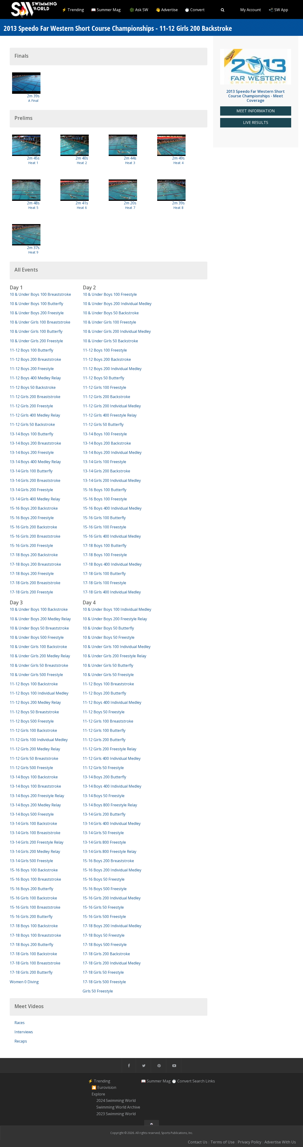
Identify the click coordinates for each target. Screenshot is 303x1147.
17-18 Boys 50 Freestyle (104, 935)
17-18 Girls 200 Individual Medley (112, 963)
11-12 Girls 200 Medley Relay (35, 749)
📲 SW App (278, 9)
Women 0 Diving (24, 981)
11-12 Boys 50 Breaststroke (34, 712)
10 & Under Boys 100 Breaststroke (40, 294)
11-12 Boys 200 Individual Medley (112, 368)
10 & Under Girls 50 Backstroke (110, 340)
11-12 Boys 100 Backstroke (34, 683)
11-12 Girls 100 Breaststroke (108, 721)
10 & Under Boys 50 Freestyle (108, 637)
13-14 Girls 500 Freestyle (31, 860)
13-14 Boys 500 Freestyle (32, 814)
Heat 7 (130, 207)
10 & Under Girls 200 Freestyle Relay (114, 655)
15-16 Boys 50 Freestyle (104, 879)
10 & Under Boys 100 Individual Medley (117, 609)
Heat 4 (178, 162)
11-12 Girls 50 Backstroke (32, 424)
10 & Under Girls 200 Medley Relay (40, 655)
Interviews (23, 1031)
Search (198, 1080)
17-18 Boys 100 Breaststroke (35, 935)
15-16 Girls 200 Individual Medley (112, 898)
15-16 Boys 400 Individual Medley (112, 508)
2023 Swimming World (116, 1113)
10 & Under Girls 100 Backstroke (38, 646)
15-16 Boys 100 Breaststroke (35, 879)
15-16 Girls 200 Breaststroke (35, 536)
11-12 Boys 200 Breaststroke (35, 359)
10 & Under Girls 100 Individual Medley (117, 646)
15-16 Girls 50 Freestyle (103, 907)
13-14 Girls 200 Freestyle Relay (36, 842)
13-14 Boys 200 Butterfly (104, 777)
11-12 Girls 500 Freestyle (31, 767)
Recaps (20, 1041)
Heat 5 (33, 207)
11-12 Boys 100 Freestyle (105, 350)
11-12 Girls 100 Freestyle (104, 387)
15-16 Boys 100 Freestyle (105, 499)
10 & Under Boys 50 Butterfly (108, 628)
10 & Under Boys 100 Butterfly (36, 303)
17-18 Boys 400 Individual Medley (112, 564)
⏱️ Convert (195, 9)
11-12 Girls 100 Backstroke (33, 730)
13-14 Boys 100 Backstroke (34, 777)
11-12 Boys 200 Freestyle (32, 368)
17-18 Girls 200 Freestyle (31, 592)
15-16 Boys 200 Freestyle (32, 517)
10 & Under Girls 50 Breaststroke (39, 665)
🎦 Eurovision (104, 1087)
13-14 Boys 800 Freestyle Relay (110, 805)
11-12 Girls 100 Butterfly (104, 730)
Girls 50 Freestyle (98, 991)
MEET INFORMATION (255, 111)
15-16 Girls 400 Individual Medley (112, 536)
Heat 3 (130, 162)
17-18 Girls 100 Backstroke (33, 953)
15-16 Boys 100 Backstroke (34, 870)
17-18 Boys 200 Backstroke (34, 554)
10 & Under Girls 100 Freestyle (109, 322)
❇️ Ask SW (138, 9)
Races (19, 1022)
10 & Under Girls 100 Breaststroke (40, 322)
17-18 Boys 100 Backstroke (34, 925)
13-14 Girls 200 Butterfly (104, 814)
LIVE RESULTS (255, 122)
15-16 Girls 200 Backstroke (33, 527)
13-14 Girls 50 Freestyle (103, 832)
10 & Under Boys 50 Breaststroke (39, 628)
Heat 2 (82, 162)
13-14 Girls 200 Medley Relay (35, 851)
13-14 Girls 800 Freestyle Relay (109, 851)
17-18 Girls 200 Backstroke (106, 953)
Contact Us (197, 1142)
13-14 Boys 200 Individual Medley (112, 452)
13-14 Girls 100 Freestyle (104, 461)
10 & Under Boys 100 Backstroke (39, 609)
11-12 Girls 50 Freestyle (103, 767)
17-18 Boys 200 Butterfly (31, 944)
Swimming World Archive (118, 1107)
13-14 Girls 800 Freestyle (104, 842)
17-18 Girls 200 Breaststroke (35, 582)
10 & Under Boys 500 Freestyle (37, 637)
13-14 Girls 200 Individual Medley (112, 480)
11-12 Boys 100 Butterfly (31, 350)
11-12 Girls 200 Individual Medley (112, 406)
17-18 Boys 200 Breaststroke (35, 564)
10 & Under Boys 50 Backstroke (111, 312)
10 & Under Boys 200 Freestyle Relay (115, 618)
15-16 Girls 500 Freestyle (104, 916)
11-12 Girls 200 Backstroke (106, 396)
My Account (250, 9)
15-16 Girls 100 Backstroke (33, 898)
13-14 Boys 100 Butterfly (31, 434)
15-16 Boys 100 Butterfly (104, 489)
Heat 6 (82, 207)
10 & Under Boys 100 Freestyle (110, 294)
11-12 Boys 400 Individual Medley (112, 702)
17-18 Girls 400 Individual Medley (112, 592)
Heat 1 (33, 162)
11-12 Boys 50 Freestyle (104, 712)
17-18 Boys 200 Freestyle (32, 573)
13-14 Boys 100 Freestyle (105, 434)
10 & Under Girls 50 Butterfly (108, 665)
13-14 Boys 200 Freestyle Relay (37, 795)
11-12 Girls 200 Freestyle (31, 406)
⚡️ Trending (73, 9)
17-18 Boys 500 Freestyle (105, 944)
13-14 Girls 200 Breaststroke (35, 480)
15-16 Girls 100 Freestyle (104, 527)
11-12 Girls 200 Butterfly (104, 739)
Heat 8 (178, 207)
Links (210, 1080)
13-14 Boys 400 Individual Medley (112, 786)
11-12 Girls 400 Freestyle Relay (110, 415)
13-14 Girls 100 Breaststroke (35, 832)
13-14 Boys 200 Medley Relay (35, 805)
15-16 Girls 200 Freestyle (31, 545)
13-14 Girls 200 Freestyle (31, 489)
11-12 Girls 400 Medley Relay (35, 415)
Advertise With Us (280, 1142)
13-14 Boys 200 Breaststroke (35, 443)
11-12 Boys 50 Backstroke (33, 387)
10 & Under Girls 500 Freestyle (36, 674)
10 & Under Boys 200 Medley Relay (40, 618)
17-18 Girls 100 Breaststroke (35, 963)
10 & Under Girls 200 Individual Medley (117, 331)
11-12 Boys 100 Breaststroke (108, 683)
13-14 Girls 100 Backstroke (33, 823)
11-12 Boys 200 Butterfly (104, 693)
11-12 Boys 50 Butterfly (103, 378)
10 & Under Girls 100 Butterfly (36, 331)
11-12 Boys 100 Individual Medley (39, 693)
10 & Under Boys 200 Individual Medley (117, 303)
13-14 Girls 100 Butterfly (31, 471)
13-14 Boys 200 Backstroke (107, 443)
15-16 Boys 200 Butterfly (31, 888)
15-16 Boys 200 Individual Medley (112, 870)
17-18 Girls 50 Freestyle (103, 972)
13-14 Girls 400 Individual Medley (112, 823)
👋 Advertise (167, 9)
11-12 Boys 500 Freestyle (32, 721)
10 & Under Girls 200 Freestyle (36, 340)
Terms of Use (222, 1142)
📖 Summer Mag (106, 9)
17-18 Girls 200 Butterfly (31, 972)
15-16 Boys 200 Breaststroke (108, 860)
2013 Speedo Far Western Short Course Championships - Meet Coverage (255, 96)
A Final (33, 100)
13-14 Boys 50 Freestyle (104, 795)
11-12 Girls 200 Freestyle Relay (109, 749)
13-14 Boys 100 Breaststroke (35, 786)
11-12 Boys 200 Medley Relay (35, 702)
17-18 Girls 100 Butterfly (104, 573)
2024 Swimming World (116, 1100)
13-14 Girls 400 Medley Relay (35, 499)
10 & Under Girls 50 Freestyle (108, 674)
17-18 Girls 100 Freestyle (104, 582)
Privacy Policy (249, 1142)
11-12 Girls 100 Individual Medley (39, 739)
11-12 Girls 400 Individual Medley (112, 758)
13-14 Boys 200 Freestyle (32, 452)
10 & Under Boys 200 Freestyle (37, 312)
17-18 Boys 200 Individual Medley (112, 925)
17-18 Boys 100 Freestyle (105, 554)
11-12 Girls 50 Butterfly (103, 424)
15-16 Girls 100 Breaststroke (35, 907)
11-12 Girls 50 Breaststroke (34, 758)
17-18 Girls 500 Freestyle (104, 981)
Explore (98, 1094)
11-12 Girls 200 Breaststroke (35, 396)
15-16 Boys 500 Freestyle (105, 888)
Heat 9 (33, 252)
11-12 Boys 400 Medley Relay (35, 378)
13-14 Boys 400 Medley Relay (35, 461)
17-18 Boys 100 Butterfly (104, 545)
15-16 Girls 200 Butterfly (31, 916)
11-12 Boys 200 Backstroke (107, 359)
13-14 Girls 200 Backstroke (106, 471)
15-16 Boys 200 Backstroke (34, 508)
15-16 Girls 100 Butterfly (104, 517)
